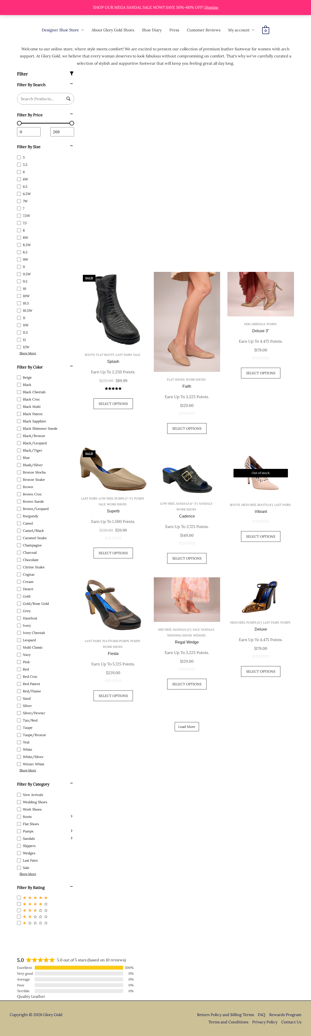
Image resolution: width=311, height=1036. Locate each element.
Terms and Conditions (228, 1021)
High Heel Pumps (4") (246, 622)
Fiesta (113, 654)
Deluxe (261, 629)
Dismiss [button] (211, 7)
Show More (27, 353)
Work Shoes (196, 379)
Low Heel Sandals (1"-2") (179, 503)
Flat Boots (105, 355)
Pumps (271, 324)
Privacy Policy (264, 1021)
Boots (90, 355)
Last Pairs (124, 355)
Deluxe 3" (260, 331)
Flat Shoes (176, 379)
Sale (136, 355)
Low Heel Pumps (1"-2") (116, 498)
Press (174, 29)
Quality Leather (31, 996)
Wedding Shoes (179, 635)
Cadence (187, 516)
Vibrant (261, 511)
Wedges (199, 635)
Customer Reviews (203, 29)
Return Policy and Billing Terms (225, 1014)
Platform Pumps (115, 641)
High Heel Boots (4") (257, 505)
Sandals (205, 503)
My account (239, 29)
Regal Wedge (187, 642)
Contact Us (291, 1021)
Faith (186, 386)
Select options (260, 536)
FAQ (261, 1014)
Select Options (113, 404)
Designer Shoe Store (60, 29)
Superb (113, 511)
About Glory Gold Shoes (113, 29)
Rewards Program (285, 1014)
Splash (113, 361)
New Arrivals (254, 324)
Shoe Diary (152, 29)
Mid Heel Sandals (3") (174, 629)
